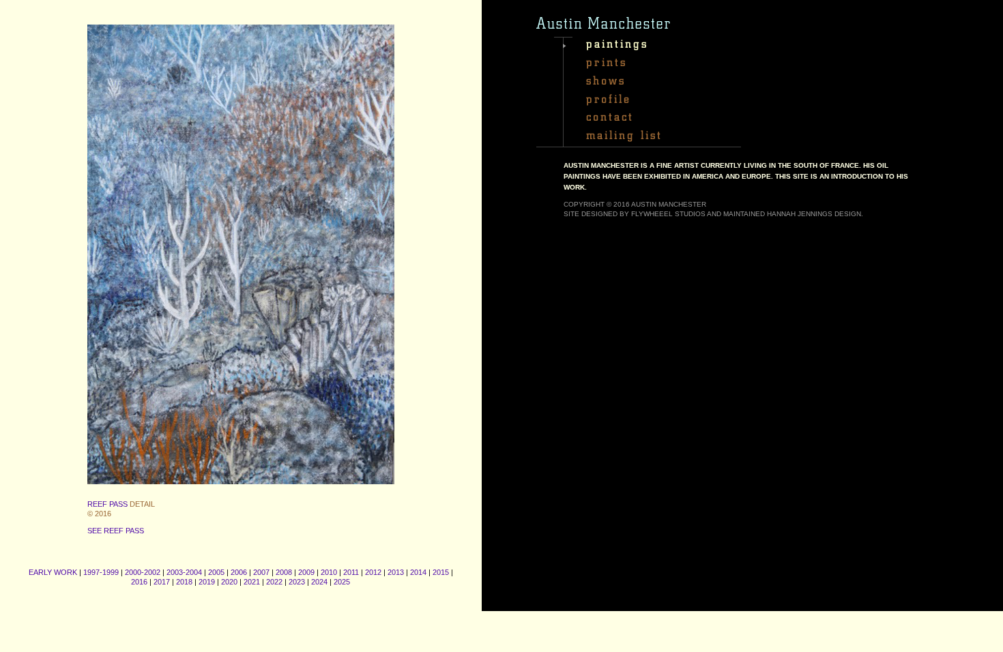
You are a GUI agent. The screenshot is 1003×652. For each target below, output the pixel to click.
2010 (329, 572)
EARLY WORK (53, 572)
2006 (239, 572)
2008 (284, 572)
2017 (162, 582)
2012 (373, 572)
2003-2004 (184, 572)
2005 (216, 572)
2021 (252, 582)
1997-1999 (101, 572)
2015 (441, 572)
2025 (342, 582)
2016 (139, 582)
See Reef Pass (115, 531)
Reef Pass (107, 504)
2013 (396, 572)
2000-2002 (142, 572)
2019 (207, 582)
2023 (297, 582)
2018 (184, 582)
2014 (418, 572)
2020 (229, 582)
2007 (261, 572)
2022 (274, 582)
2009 (306, 572)
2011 (351, 572)
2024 (319, 582)
